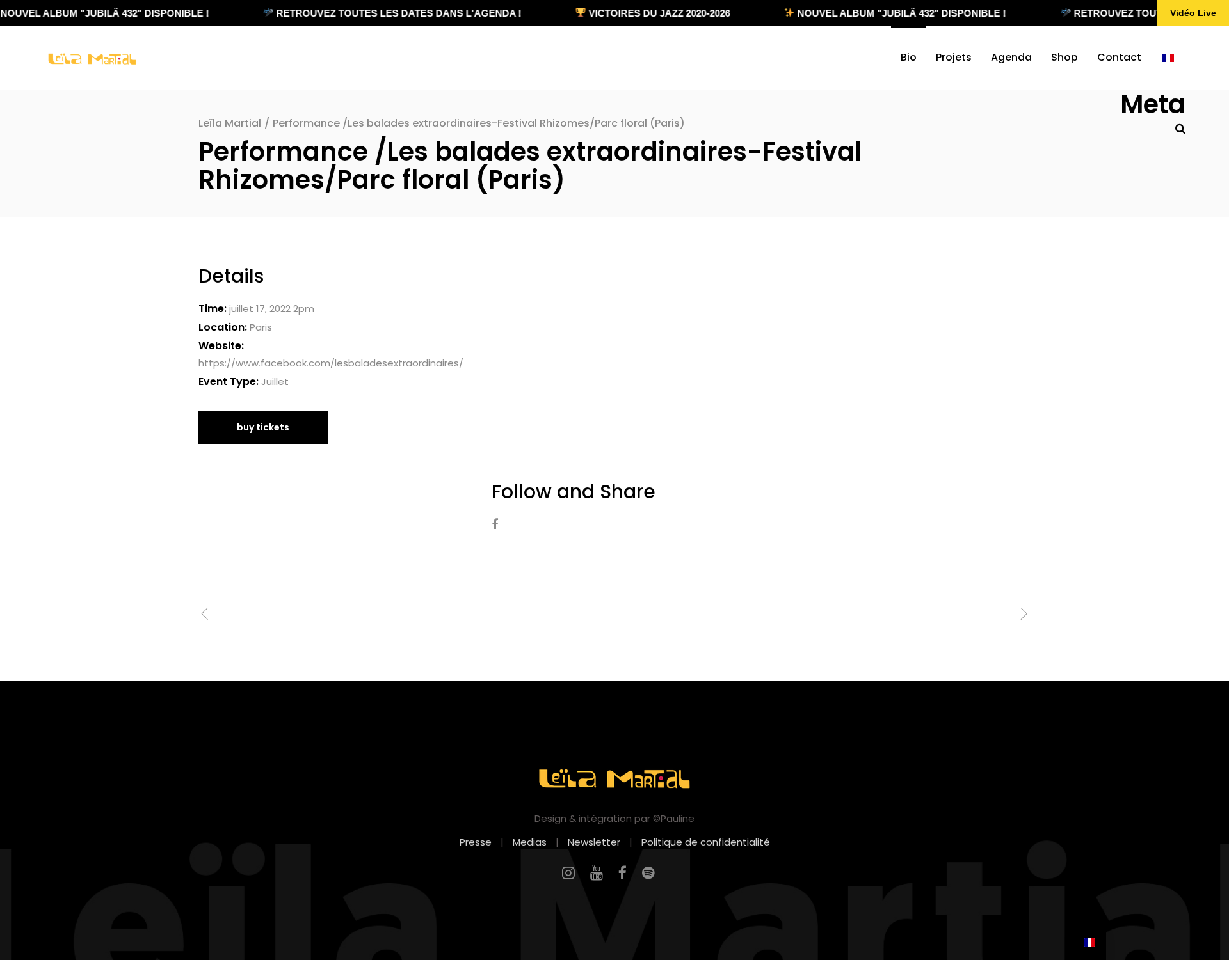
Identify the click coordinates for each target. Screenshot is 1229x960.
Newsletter (594, 842)
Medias (530, 842)
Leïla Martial (229, 123)
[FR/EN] (1168, 58)
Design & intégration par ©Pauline (614, 818)
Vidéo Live (1193, 13)
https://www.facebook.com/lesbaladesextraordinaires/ (330, 363)
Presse (476, 842)
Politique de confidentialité (705, 842)
